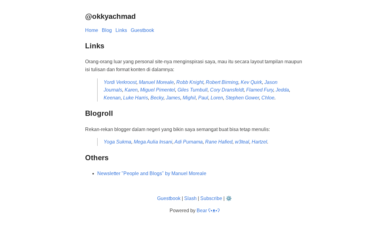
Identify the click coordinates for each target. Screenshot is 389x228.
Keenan (112, 97)
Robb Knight (189, 82)
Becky (157, 97)
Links (121, 30)
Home (91, 30)
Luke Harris (135, 97)
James (173, 97)
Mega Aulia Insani (153, 141)
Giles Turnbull (192, 89)
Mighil (189, 97)
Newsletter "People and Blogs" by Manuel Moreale (151, 173)
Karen (131, 89)
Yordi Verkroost (120, 82)
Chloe (267, 97)
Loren (217, 97)
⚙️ (229, 198)
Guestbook (142, 30)
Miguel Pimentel (157, 89)
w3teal (242, 141)
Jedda (282, 89)
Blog (107, 30)
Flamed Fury (259, 89)
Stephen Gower (242, 97)
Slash (190, 198)
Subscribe (211, 198)
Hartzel (259, 141)
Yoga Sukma (117, 141)
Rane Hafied (218, 141)
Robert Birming (222, 82)
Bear (208, 210)
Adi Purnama (188, 141)
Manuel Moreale (156, 82)
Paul (203, 97)
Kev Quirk (251, 82)
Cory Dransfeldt (227, 89)
